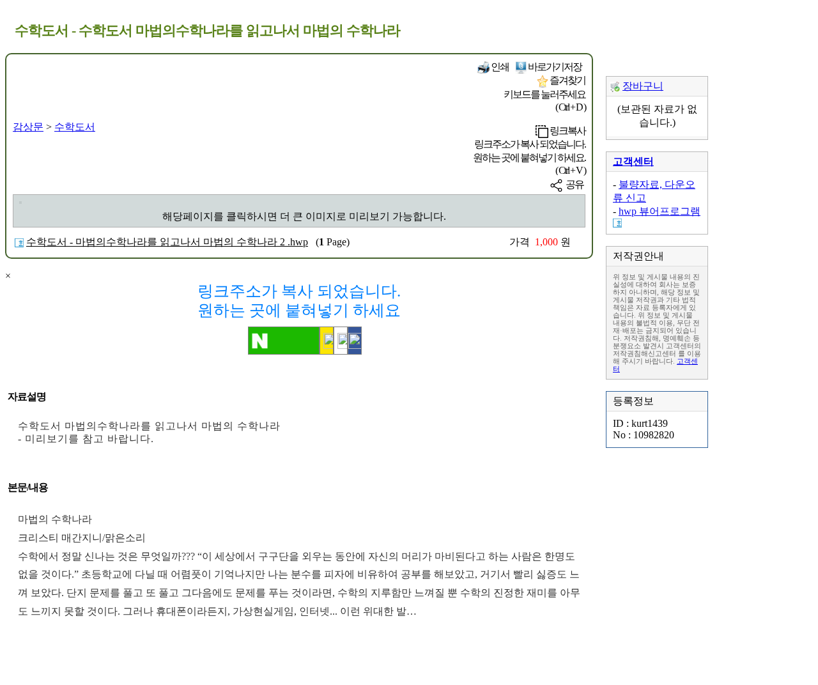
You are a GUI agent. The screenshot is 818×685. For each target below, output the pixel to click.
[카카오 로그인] (327, 341)
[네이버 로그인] (284, 341)
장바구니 (642, 86)
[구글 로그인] (341, 341)
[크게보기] (20, 202)
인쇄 (499, 66)
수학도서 (74, 126)
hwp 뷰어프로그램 (659, 211)
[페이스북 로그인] (355, 341)
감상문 (28, 126)
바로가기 (554, 66)
